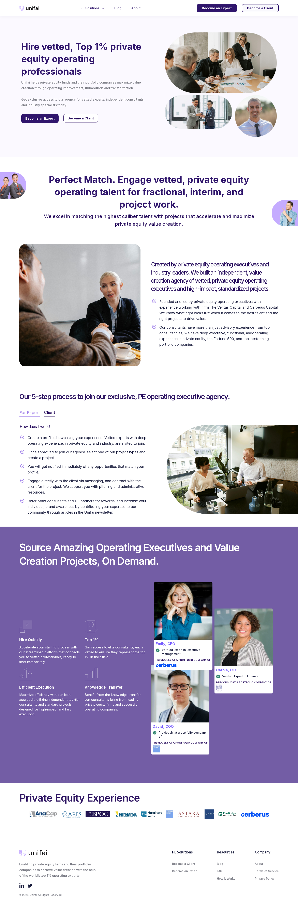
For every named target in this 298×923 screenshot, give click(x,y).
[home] (29, 8)
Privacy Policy (264, 878)
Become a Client (81, 118)
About (135, 8)
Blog (117, 8)
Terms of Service (267, 871)
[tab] (29, 413)
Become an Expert (40, 118)
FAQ (219, 871)
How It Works (226, 878)
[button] (92, 8)
